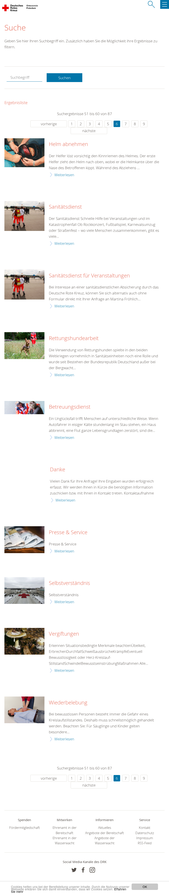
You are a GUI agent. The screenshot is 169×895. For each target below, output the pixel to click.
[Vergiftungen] (24, 641)
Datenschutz (144, 833)
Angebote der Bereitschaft (104, 833)
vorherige (49, 123)
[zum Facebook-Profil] (74, 870)
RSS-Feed (145, 843)
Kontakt (144, 828)
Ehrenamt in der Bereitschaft (65, 830)
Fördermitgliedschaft (24, 828)
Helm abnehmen (68, 144)
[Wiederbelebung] (24, 710)
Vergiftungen (64, 634)
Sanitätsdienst (65, 207)
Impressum (144, 838)
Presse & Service (68, 532)
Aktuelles (104, 828)
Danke (57, 469)
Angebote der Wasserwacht (104, 840)
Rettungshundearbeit (74, 338)
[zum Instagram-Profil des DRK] (92, 870)
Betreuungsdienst (69, 407)
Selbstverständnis (69, 583)
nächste (89, 130)
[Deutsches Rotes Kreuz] (13, 9)
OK (145, 886)
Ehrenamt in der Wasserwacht (65, 840)
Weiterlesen (64, 174)
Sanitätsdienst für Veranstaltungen (89, 275)
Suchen (64, 77)
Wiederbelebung (68, 702)
